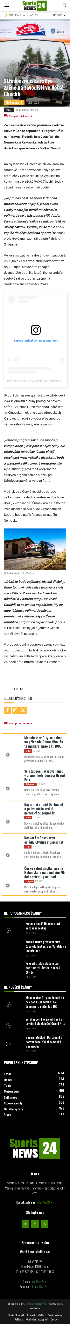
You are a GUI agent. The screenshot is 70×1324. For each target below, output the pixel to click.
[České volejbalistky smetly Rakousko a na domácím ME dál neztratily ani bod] (13, 877)
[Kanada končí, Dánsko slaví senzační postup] (13, 928)
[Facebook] (7, 710)
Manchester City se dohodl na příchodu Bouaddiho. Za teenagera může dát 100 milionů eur (43, 744)
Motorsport (14, 102)
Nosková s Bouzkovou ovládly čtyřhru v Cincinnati (44, 840)
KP (21, 688)
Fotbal (28, 750)
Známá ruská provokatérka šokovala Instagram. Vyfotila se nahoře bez (46, 946)
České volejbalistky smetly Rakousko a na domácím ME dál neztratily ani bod (44, 872)
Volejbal (29, 881)
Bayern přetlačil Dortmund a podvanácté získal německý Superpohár (43, 808)
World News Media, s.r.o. (34, 1304)
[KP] (8, 689)
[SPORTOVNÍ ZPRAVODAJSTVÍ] (35, 1148)
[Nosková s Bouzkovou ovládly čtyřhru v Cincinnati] (13, 847)
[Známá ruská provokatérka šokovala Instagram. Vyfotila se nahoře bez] (13, 946)
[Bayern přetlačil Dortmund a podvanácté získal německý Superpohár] (13, 813)
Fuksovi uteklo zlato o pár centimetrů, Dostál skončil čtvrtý (43, 968)
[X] (23, 710)
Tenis (27, 846)
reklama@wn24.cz (40, 1286)
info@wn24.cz (45, 1202)
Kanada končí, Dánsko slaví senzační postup (43, 925)
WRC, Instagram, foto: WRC (27, 110)
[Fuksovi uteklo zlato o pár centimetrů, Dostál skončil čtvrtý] (13, 967)
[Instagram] (15, 710)
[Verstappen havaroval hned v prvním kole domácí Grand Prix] (13, 780)
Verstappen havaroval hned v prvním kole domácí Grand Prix (44, 775)
